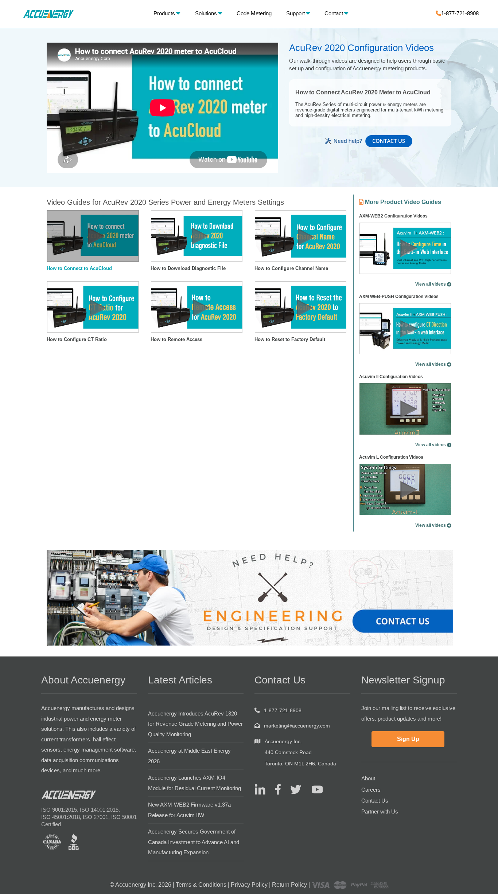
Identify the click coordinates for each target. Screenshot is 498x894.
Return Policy (289, 885)
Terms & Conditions (201, 885)
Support (295, 13)
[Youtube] (313, 789)
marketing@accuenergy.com (297, 726)
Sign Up (408, 739)
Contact (333, 13)
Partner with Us (379, 811)
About (368, 778)
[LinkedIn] (259, 789)
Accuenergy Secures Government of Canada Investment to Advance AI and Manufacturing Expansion (193, 841)
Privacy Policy (249, 885)
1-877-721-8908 (460, 13)
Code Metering (254, 13)
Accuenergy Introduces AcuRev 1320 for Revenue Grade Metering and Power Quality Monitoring (195, 723)
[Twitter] (293, 789)
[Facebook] (275, 789)
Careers (371, 790)
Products (164, 13)
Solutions (206, 13)
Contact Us (374, 800)
